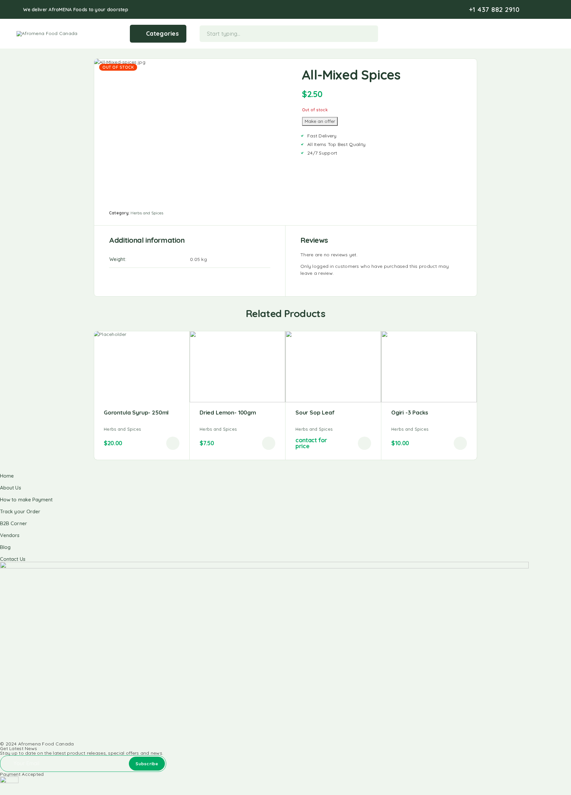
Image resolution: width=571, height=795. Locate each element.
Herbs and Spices (147, 212)
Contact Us (12, 559)
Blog (5, 547)
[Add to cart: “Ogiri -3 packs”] (460, 443)
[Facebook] (531, 10)
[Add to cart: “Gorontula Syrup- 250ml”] (172, 443)
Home (7, 476)
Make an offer (320, 121)
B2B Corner (13, 523)
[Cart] (552, 33)
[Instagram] (542, 10)
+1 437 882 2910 (494, 10)
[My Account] (531, 33)
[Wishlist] (541, 33)
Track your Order (20, 511)
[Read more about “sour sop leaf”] (364, 443)
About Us (10, 488)
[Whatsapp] (552, 10)
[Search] (521, 33)
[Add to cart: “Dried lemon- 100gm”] (268, 443)
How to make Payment (26, 499)
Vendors (10, 535)
